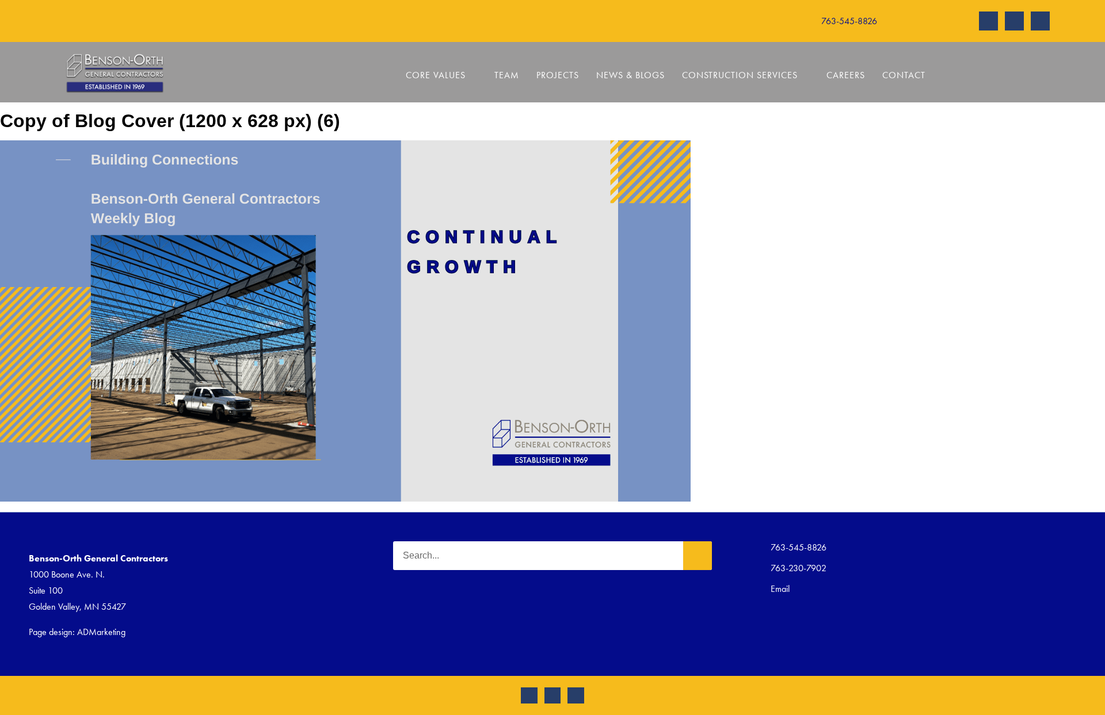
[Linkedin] (1040, 21)
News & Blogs (630, 75)
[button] (740, 21)
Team (506, 75)
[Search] (697, 555)
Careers (845, 75)
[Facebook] (1014, 21)
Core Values (436, 75)
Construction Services (740, 75)
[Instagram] (988, 21)
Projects (557, 75)
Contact (903, 75)
